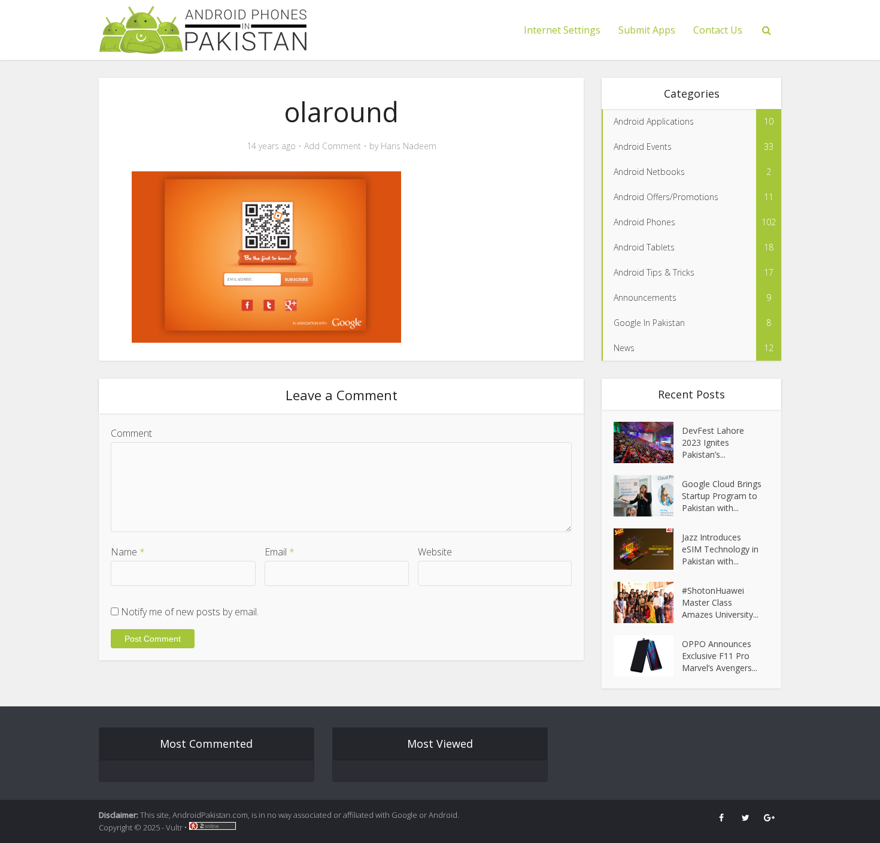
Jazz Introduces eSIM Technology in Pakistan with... (720, 549)
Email (280, 551)
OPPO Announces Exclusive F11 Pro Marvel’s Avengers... (719, 655)
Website (435, 551)
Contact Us (717, 30)
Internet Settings (562, 30)
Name (128, 551)
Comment (131, 433)
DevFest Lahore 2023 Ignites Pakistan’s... (713, 442)
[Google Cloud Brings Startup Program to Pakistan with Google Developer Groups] (648, 495)
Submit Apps (646, 30)
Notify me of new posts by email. (190, 611)
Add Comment (332, 146)
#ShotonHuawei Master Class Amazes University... (720, 602)
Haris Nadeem (408, 146)
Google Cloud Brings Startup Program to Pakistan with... (721, 495)
